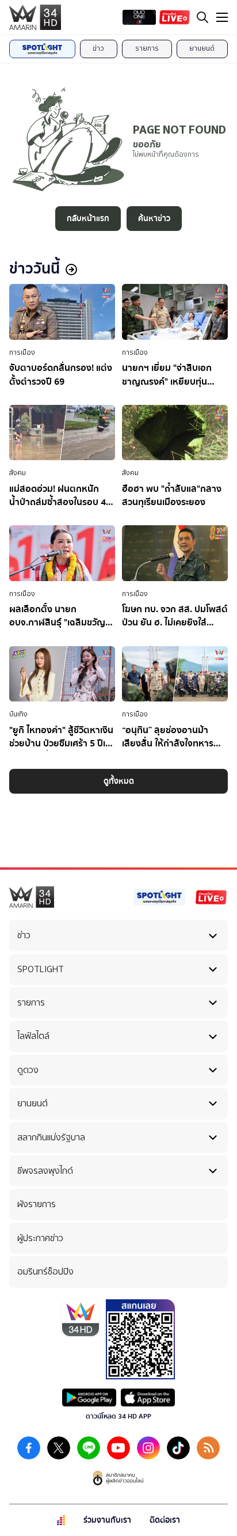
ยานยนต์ (202, 48)
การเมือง (22, 352)
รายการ (147, 48)
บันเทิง (18, 714)
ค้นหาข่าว (154, 218)
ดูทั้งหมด (119, 781)
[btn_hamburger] (222, 17)
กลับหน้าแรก (88, 218)
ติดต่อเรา (165, 1520)
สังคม (17, 473)
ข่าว (98, 48)
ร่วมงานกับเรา (107, 1520)
